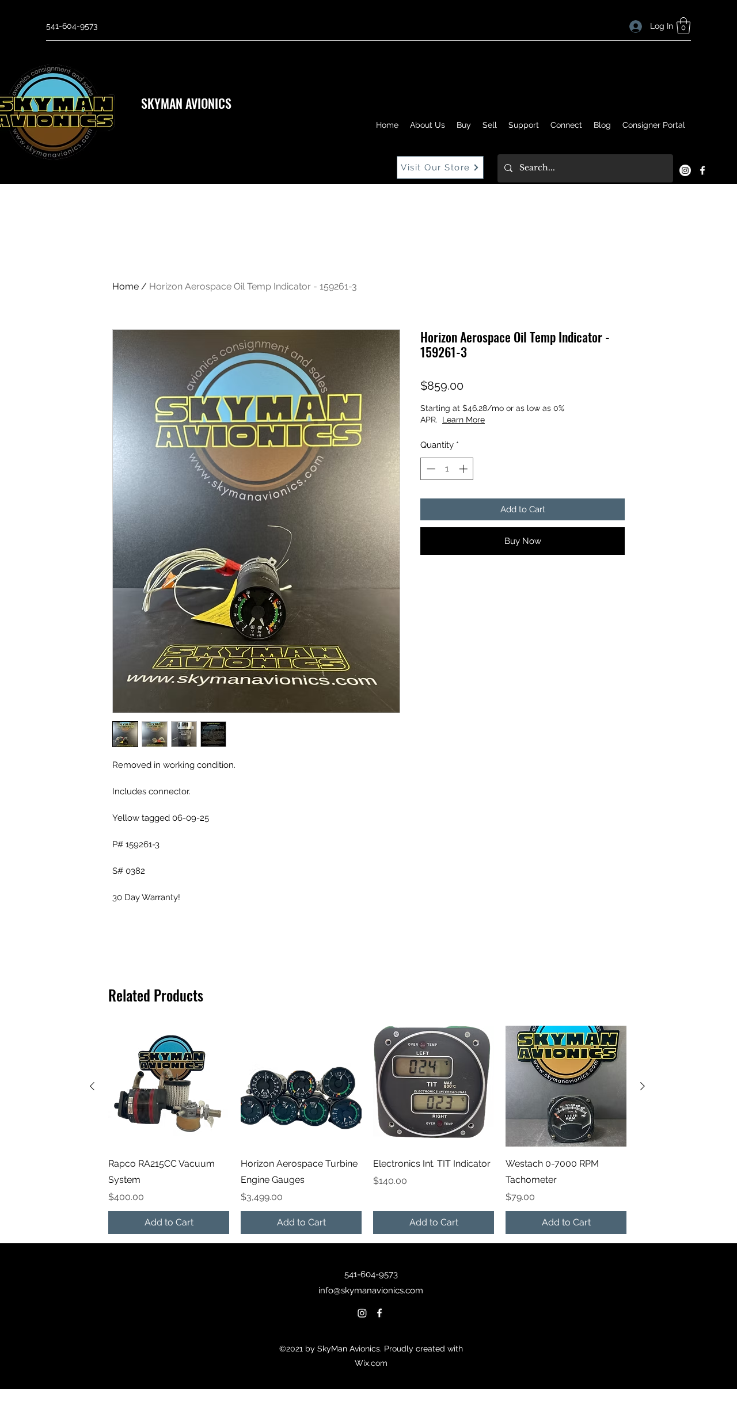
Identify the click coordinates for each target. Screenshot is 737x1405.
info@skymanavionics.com (370, 1290)
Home (125, 286)
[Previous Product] (92, 1086)
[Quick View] (168, 1086)
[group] (367, 1130)
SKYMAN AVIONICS (186, 103)
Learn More (463, 419)
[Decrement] (430, 468)
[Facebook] (702, 170)
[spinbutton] (447, 468)
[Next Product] (642, 1086)
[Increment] (464, 468)
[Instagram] (685, 170)
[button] (683, 25)
